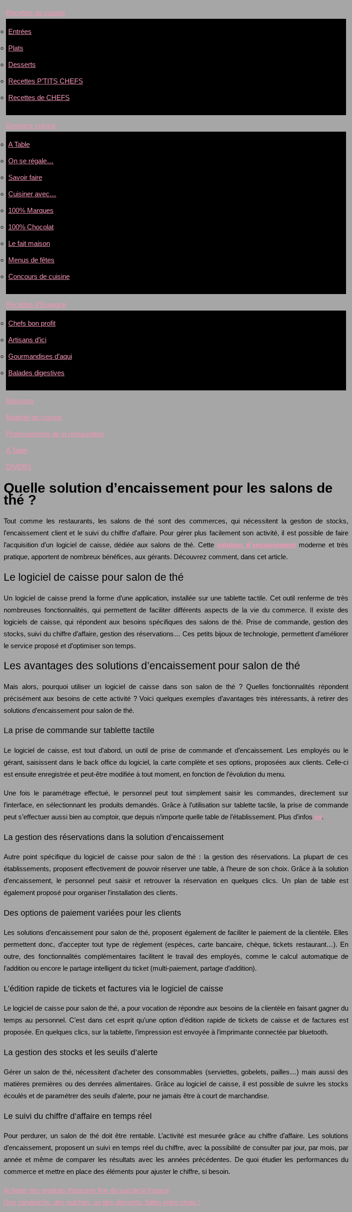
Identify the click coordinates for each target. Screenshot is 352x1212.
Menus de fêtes (31, 260)
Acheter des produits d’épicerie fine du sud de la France (86, 1190)
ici (318, 817)
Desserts (22, 64)
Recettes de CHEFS (39, 97)
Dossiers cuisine (31, 125)
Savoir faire (25, 177)
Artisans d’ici (27, 340)
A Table (19, 144)
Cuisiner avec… (32, 194)
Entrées (20, 31)
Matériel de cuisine (34, 417)
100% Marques (31, 210)
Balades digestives (36, 373)
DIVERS (19, 467)
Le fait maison (29, 243)
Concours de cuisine (39, 276)
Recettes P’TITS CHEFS (45, 81)
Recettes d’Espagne (36, 304)
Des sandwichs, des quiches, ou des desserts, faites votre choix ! (102, 1202)
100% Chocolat (31, 227)
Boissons (20, 401)
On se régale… (31, 161)
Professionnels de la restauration (55, 434)
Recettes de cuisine (35, 13)
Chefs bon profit (31, 323)
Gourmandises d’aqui (40, 356)
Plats (15, 48)
